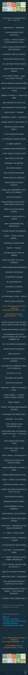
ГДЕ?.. (23, 310)
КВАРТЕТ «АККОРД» (11, 619)
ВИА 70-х (6, 617)
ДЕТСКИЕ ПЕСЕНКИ (10, 623)
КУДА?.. (21, 316)
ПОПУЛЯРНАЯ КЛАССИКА (13, 625)
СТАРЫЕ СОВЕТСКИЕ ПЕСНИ (14, 621)
